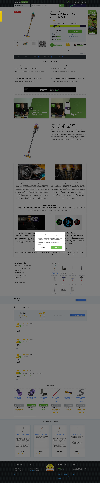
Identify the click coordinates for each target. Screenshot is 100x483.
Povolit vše (56, 247)
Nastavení (43, 247)
